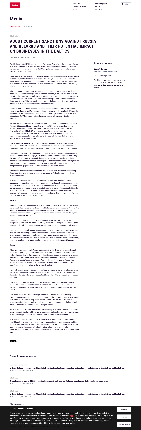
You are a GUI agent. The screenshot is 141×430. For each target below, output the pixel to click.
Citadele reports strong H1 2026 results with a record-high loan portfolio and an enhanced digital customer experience (59, 381)
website (47, 131)
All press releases (16, 404)
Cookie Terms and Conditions (85, 416)
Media (16, 18)
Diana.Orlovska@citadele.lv (104, 76)
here (66, 315)
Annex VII (28, 257)
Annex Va (51, 235)
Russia (30, 133)
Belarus (37, 133)
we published (31, 109)
